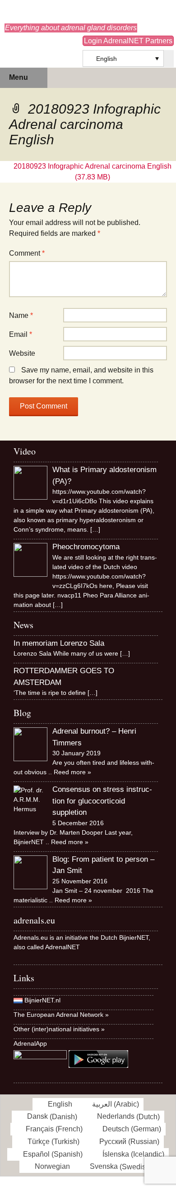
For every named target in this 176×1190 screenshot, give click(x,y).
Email (20, 334)
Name (21, 315)
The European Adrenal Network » (61, 1014)
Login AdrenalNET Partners (128, 41)
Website (22, 353)
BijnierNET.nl (42, 1000)
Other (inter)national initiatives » (59, 1029)
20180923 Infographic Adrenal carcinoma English (92, 166)
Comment (27, 253)
